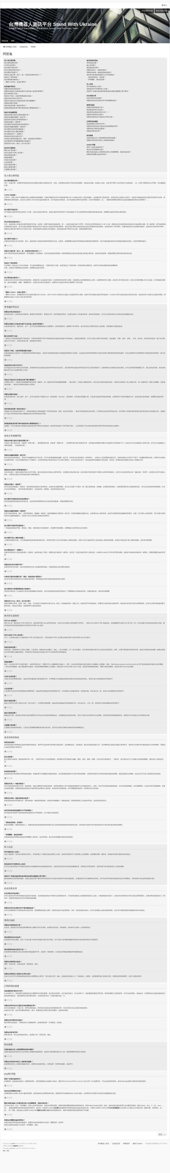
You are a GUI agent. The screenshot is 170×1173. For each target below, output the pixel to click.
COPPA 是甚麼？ (10, 65)
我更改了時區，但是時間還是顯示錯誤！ (18, 96)
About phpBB (126, 1081)
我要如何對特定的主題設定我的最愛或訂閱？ (102, 126)
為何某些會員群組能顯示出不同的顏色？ (101, 75)
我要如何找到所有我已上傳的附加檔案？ (101, 140)
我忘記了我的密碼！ (11, 77)
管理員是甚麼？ (92, 63)
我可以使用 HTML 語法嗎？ (14, 153)
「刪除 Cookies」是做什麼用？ (15, 82)
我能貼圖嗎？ (9, 157)
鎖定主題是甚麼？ (10, 167)
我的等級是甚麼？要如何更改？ (15, 105)
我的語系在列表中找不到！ (13, 98)
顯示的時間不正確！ (11, 94)
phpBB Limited (51, 1081)
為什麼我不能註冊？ (11, 68)
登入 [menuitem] (165, 5)
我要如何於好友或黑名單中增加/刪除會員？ (102, 100)
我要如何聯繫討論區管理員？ (97, 154)
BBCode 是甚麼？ (10, 150)
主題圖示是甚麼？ (10, 169)
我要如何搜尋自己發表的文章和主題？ (100, 117)
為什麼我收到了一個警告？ (13, 134)
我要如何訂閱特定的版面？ (96, 129)
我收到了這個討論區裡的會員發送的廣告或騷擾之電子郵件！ (108, 91)
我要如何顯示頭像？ (11, 103)
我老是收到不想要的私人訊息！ (98, 89)
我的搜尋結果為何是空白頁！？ (98, 112)
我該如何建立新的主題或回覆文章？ (17, 115)
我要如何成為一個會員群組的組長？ (99, 72)
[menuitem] (4, 1151)
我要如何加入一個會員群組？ (97, 70)
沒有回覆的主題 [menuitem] (147, 11)
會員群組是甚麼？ (93, 68)
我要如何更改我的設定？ (13, 89)
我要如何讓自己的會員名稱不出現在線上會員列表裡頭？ (24, 91)
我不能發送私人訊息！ (95, 86)
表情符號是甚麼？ (10, 155)
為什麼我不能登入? (11, 72)
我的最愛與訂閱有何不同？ (96, 124)
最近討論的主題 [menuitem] (161, 11)
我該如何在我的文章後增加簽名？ (16, 120)
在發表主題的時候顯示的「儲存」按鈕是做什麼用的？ (23, 139)
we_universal (10, 1148)
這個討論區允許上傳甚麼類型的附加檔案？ (102, 138)
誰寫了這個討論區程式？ (95, 147)
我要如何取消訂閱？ (94, 131)
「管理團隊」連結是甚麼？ (96, 79)
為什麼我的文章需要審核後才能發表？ (17, 141)
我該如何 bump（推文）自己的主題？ (17, 143)
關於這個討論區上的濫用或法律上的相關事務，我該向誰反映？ (109, 152)
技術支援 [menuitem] (5, 41)
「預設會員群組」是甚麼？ (96, 77)
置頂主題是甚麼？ (10, 165)
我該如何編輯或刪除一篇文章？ (15, 117)
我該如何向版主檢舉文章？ (13, 136)
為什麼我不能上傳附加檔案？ (14, 131)
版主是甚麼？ (91, 65)
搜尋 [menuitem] (12, 41)
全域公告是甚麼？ (10, 160)
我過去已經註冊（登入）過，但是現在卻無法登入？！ (23, 75)
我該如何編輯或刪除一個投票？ (15, 127)
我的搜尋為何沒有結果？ (95, 110)
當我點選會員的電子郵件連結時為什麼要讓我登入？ (22, 108)
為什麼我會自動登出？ (12, 79)
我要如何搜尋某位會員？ (95, 114)
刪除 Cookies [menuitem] (137, 1143)
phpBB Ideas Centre (71, 1093)
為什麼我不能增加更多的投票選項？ (17, 124)
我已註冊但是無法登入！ (13, 70)
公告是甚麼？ (9, 162)
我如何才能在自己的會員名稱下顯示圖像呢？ (20, 101)
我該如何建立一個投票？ (13, 122)
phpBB (16, 370)
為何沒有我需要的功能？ (95, 149)
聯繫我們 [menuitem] (126, 1143)
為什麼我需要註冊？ (11, 63)
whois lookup (94, 1105)
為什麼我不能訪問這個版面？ (14, 129)
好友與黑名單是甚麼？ (95, 98)
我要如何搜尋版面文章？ (95, 107)
